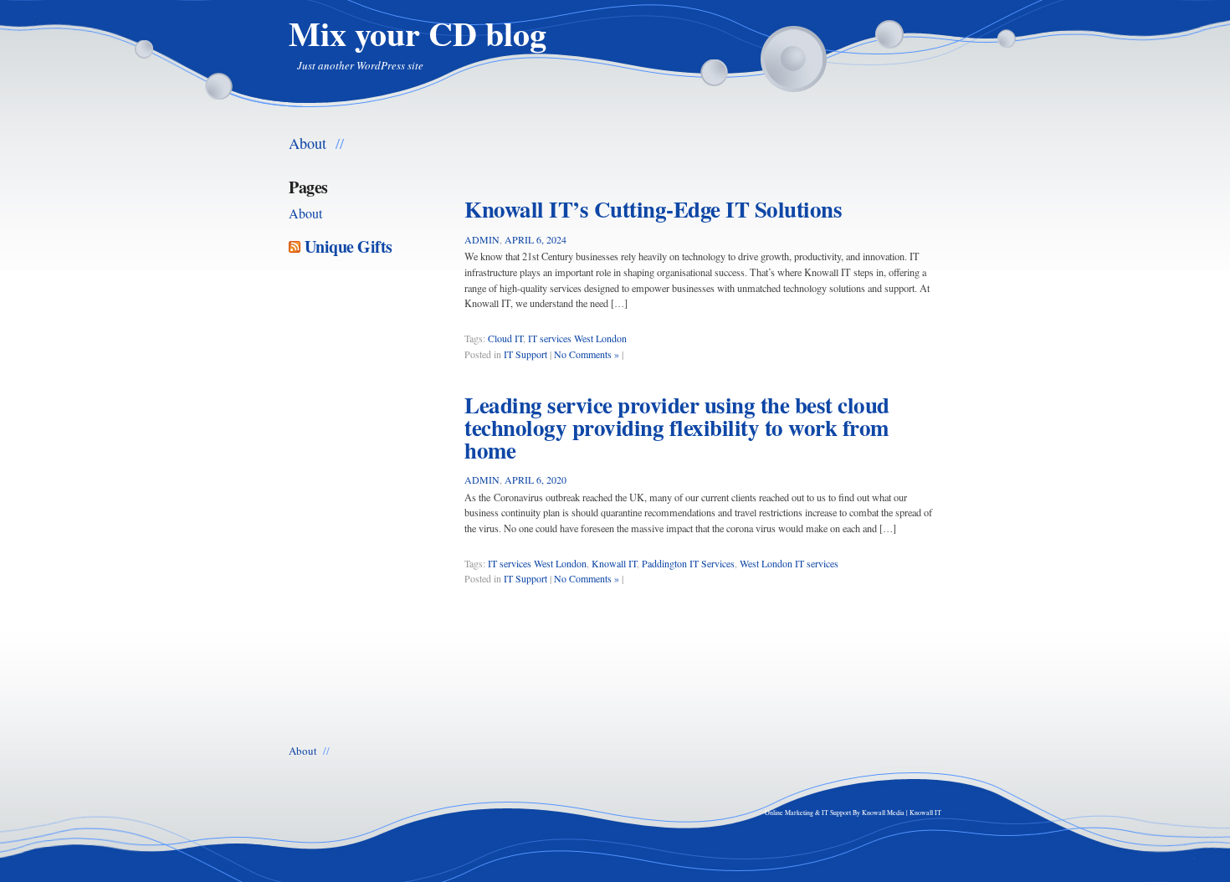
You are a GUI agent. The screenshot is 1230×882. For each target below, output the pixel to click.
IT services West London (577, 338)
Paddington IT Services (688, 563)
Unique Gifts (348, 246)
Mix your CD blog (417, 33)
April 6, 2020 (535, 479)
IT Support (525, 354)
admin (482, 239)
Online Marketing (789, 812)
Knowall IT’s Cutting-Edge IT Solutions (653, 208)
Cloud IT (505, 338)
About (307, 141)
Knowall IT (614, 563)
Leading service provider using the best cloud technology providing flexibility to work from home (676, 427)
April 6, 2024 (535, 239)
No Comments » (586, 354)
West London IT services (789, 563)
